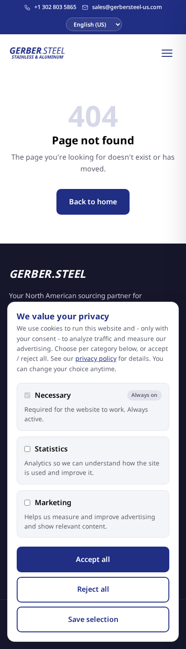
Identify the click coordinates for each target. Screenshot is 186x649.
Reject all (93, 589)
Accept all (93, 559)
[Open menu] (167, 53)
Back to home (93, 202)
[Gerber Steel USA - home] (37, 53)
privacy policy (95, 358)
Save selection (93, 619)
